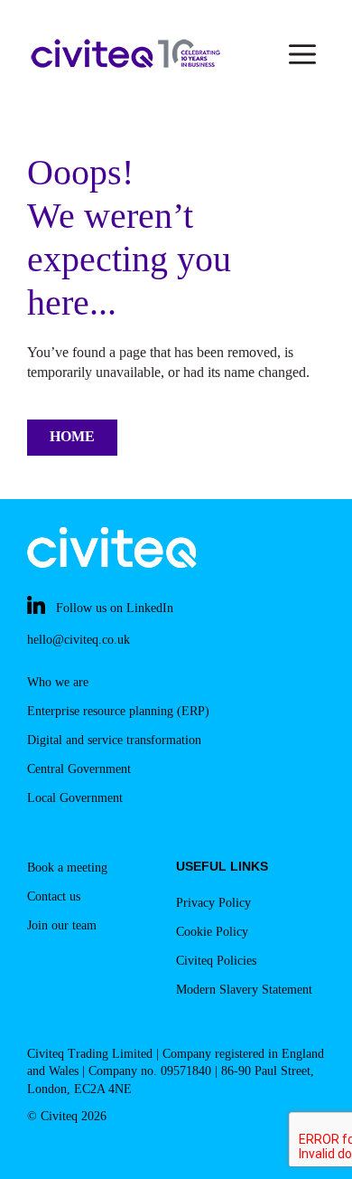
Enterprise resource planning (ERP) (118, 711)
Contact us (53, 896)
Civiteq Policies (216, 960)
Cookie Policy (212, 931)
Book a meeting (67, 867)
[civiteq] (126, 53)
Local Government (75, 798)
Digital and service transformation (114, 740)
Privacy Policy (213, 903)
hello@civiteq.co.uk (78, 639)
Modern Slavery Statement (244, 989)
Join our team (62, 925)
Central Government (79, 769)
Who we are (57, 682)
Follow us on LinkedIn (114, 608)
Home (72, 436)
